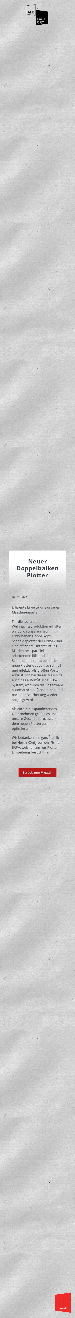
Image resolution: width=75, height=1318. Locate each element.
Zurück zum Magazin (37, 772)
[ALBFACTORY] (37, 24)
